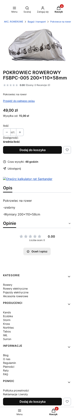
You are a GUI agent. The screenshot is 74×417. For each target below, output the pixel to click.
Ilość (6, 125)
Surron (7, 339)
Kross (6, 323)
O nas (6, 359)
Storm (6, 320)
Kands (7, 312)
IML (5, 335)
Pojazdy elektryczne (15, 292)
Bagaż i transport (37, 21)
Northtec (8, 327)
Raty (6, 370)
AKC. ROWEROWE (13, 21)
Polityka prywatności (16, 390)
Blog (6, 355)
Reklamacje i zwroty (15, 394)
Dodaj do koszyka (33, 150)
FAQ (5, 374)
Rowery (7, 284)
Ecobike (8, 316)
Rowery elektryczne (15, 288)
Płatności (8, 366)
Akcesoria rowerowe (15, 296)
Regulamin (9, 362)
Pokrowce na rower (60, 21)
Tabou (7, 331)
